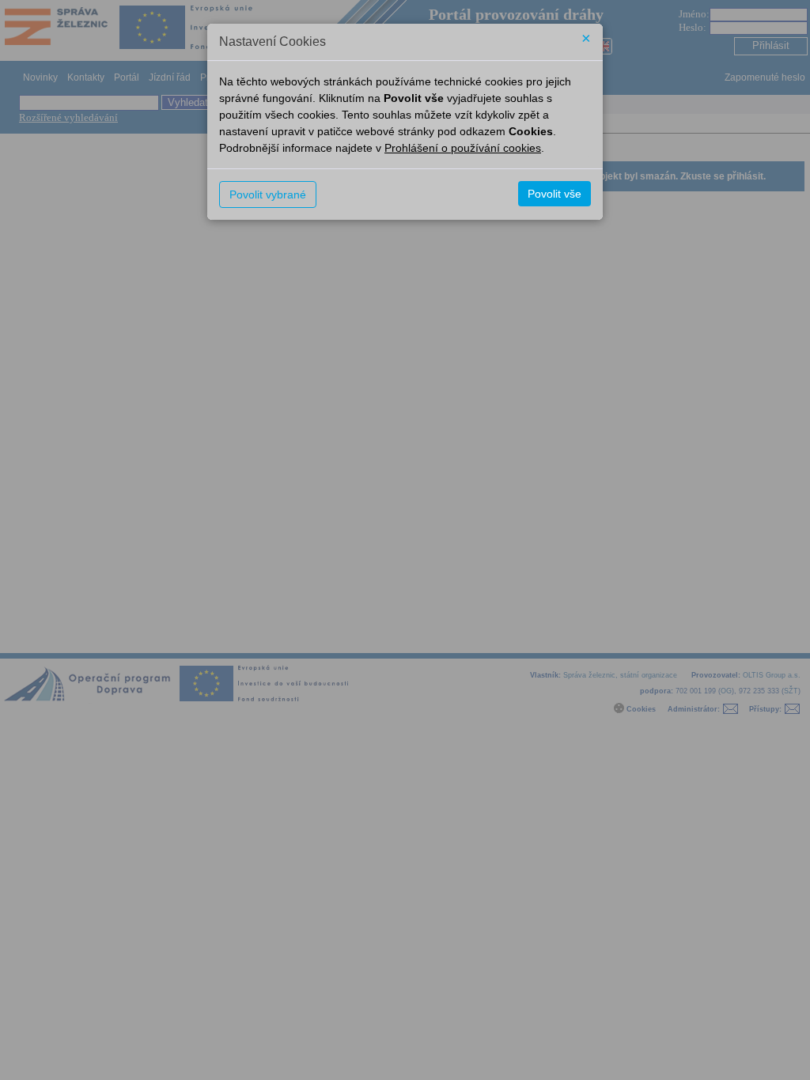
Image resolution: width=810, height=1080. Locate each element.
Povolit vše (554, 193)
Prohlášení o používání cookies (462, 148)
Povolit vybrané (267, 194)
